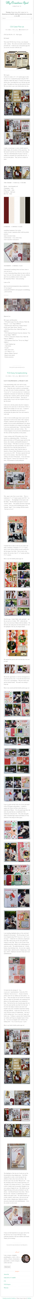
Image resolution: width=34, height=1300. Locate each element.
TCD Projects (23, 1245)
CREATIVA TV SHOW (10, 1278)
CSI (23, 367)
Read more (7, 1267)
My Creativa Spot (17, 3)
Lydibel (9, 29)
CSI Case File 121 (17, 27)
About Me (6, 1274)
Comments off (24, 29)
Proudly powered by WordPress (9, 1298)
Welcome (6, 1288)
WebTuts (29, 1298)
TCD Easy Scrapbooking (17, 373)
